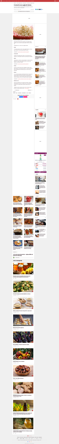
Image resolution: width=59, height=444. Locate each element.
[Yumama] (26, 438)
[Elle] (34, 438)
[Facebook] (28, 441)
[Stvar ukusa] (3, 1)
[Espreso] (23, 438)
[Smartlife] (37, 438)
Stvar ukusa (26, 88)
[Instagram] (29, 441)
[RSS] (31, 441)
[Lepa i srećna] (29, 438)
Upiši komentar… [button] (17, 257)
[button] (32, 9)
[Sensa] (32, 438)
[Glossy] (41, 438)
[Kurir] (21, 438)
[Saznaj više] (45, 109)
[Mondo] (18, 438)
